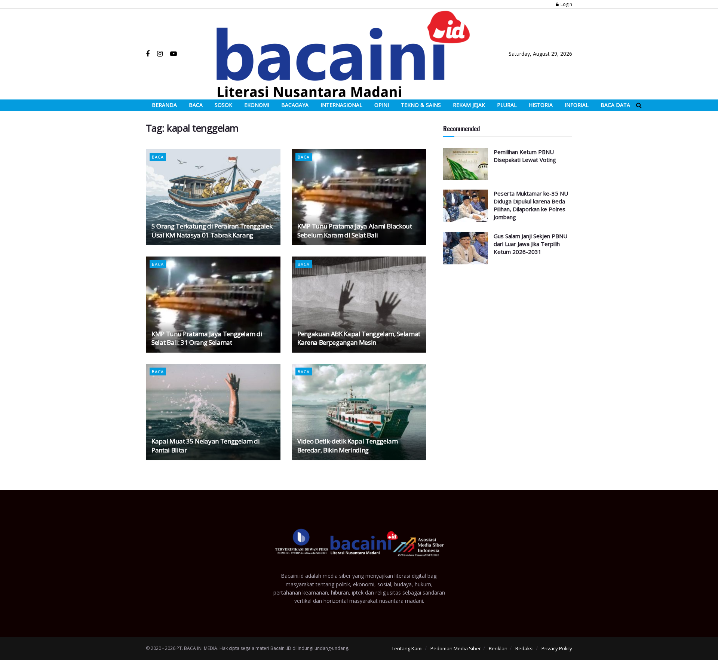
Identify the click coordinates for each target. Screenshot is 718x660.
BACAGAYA (295, 104)
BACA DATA (615, 104)
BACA (196, 104)
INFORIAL (577, 104)
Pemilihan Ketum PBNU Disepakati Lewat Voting (525, 155)
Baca (158, 157)
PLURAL (507, 104)
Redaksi (524, 648)
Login (565, 4)
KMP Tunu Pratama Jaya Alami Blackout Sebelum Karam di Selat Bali (354, 230)
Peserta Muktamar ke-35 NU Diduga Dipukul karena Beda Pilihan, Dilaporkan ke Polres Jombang (531, 205)
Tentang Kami (407, 648)
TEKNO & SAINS (421, 104)
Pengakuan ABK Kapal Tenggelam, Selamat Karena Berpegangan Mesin (358, 338)
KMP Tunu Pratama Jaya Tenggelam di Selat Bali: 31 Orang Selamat (206, 338)
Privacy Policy (556, 648)
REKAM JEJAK (469, 104)
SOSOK (223, 104)
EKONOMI (256, 104)
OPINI (381, 104)
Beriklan (498, 648)
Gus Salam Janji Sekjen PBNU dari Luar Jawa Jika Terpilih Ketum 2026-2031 (530, 243)
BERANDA (164, 104)
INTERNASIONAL (341, 104)
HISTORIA (541, 104)
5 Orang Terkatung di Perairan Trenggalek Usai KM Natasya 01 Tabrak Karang (211, 230)
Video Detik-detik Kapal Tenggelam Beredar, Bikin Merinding (347, 445)
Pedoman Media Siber (455, 648)
